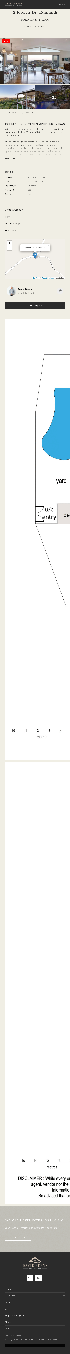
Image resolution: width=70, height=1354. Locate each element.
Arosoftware (52, 1339)
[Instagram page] (39, 1278)
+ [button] (9, 243)
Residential (10, 1295)
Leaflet (36, 278)
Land (7, 1302)
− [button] (9, 248)
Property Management (16, 1315)
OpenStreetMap (48, 278)
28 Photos (12, 112)
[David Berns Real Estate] (13, 3)
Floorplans (10, 230)
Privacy (12, 1335)
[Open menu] (62, 4)
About (8, 1322)
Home (8, 1289)
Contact (8, 1328)
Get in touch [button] (18, 1237)
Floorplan (28, 112)
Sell (6, 1308)
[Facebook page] (31, 1278)
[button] (9, 216)
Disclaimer (19, 1335)
